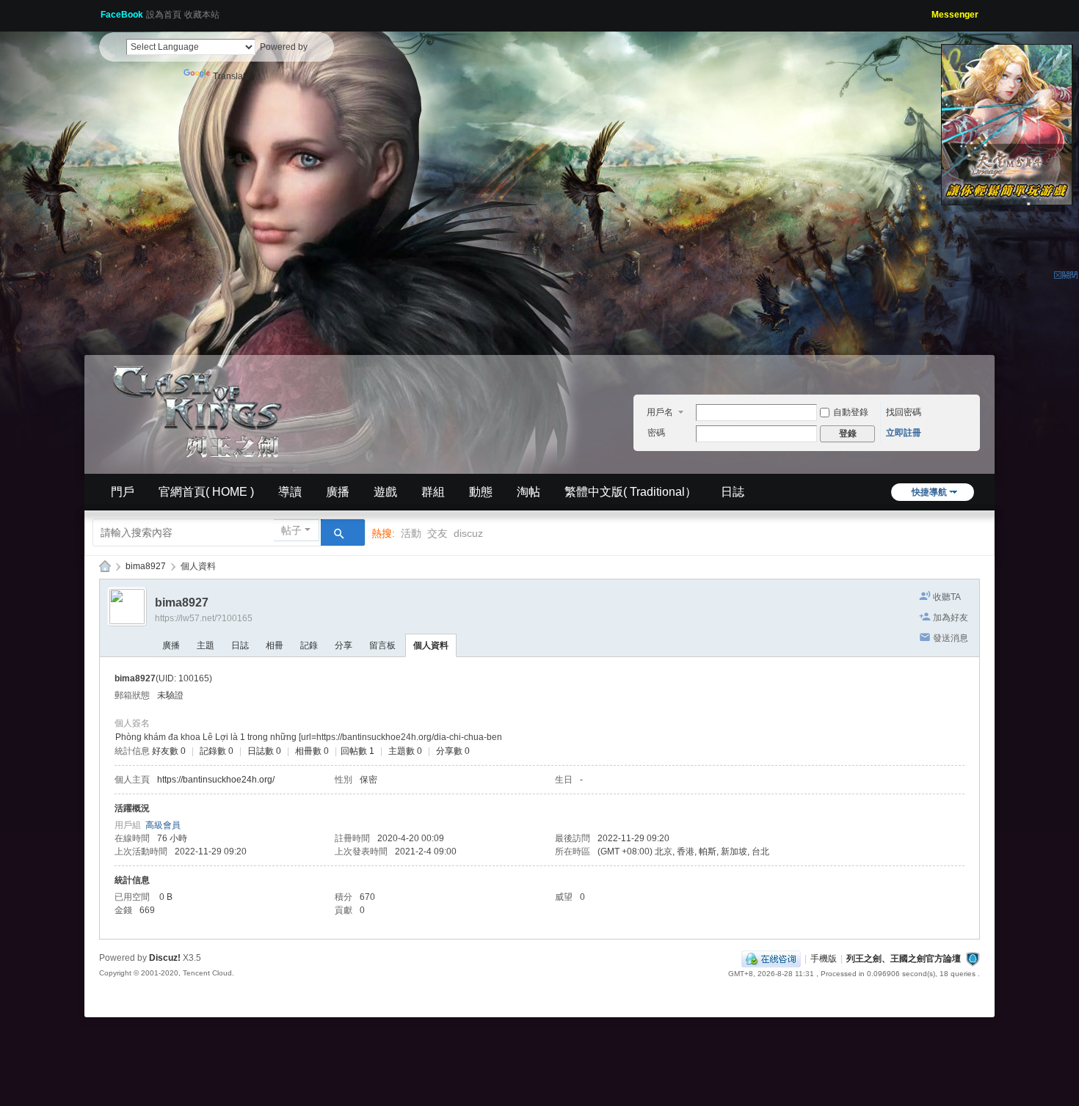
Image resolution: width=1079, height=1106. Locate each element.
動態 (481, 492)
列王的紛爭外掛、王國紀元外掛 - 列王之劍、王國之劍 (105, 566)
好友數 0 (169, 751)
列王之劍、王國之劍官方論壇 (903, 958)
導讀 (290, 492)
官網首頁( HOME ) (206, 492)
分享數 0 (453, 751)
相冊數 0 (312, 751)
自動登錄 (850, 412)
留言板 (382, 645)
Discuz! (165, 958)
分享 (343, 645)
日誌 (732, 492)
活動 (411, 533)
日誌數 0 (264, 751)
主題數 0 (405, 751)
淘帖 (528, 492)
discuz (468, 533)
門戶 (122, 492)
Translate (231, 76)
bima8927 (146, 566)
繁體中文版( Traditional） (630, 492)
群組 (433, 492)
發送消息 (950, 638)
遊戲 (385, 492)
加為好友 (950, 617)
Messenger (954, 15)
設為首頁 (163, 15)
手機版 (823, 958)
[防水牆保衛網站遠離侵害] (972, 958)
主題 (205, 645)
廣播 (337, 492)
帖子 (291, 530)
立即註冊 (903, 433)
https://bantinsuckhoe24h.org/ (216, 779)
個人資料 (430, 645)
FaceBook (122, 15)
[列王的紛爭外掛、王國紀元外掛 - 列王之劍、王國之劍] (202, 409)
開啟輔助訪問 (926, 10)
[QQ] (771, 958)
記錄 (309, 645)
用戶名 (660, 412)
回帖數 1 (357, 751)
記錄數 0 (216, 751)
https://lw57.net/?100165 (204, 618)
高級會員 (163, 825)
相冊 (274, 645)
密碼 (656, 433)
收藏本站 (201, 15)
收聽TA (947, 597)
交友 (437, 533)
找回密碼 (903, 412)
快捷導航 (929, 492)
